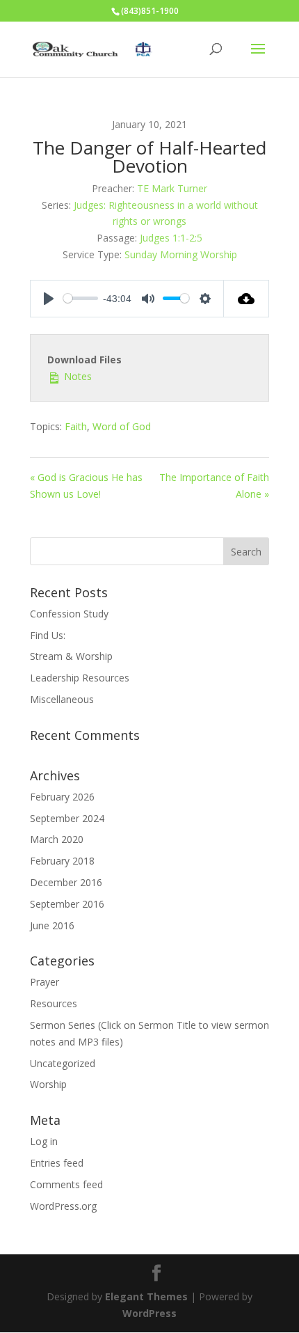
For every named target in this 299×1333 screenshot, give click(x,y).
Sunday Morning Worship (180, 254)
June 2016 (52, 925)
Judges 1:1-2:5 (171, 237)
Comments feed (66, 1184)
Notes (76, 376)
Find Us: (47, 635)
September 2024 (67, 818)
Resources (53, 1003)
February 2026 (62, 796)
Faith (76, 426)
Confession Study (69, 613)
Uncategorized (62, 1063)
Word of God (121, 426)
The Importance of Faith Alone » (214, 485)
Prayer (44, 981)
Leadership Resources (79, 677)
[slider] (80, 298)
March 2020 (56, 839)
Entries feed (56, 1162)
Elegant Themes (146, 1296)
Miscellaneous (62, 699)
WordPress (149, 1313)
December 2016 (66, 882)
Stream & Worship (71, 656)
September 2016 (67, 903)
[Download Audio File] (246, 298)
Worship (48, 1084)
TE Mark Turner (172, 188)
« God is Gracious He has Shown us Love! (86, 485)
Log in (44, 1141)
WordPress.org (63, 1206)
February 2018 (62, 860)
